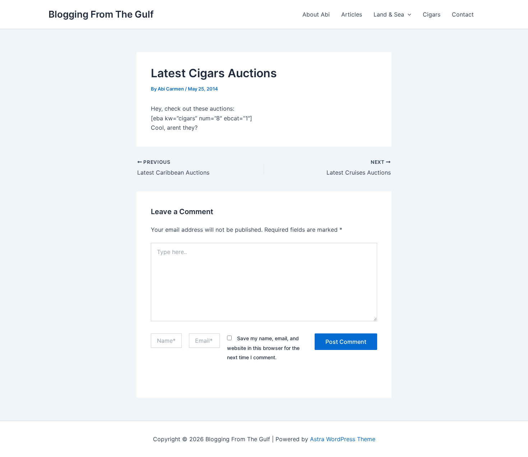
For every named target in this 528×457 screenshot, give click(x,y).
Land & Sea (389, 14)
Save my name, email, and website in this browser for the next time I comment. (263, 347)
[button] (407, 14)
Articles (351, 14)
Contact (463, 14)
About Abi (316, 14)
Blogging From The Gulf (101, 14)
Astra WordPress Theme (342, 439)
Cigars (431, 14)
